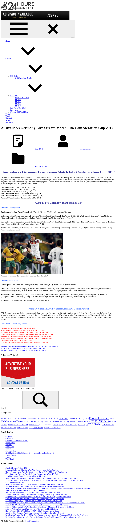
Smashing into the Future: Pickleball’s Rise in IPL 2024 (25, 476)
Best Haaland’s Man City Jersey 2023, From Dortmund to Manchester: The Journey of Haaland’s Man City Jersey (46, 515)
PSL (60, 425)
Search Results (10, 455)
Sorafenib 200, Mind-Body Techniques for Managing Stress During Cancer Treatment (36, 495)
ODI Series (14, 76)
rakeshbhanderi (85, 149)
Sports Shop (74, 425)
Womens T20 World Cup (19, 112)
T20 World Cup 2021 (10, 427)
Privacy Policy (10, 451)
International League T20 (76, 421)
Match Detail (10, 443)
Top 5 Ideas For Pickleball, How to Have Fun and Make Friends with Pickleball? (34, 486)
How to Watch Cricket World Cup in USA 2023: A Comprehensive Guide (32, 511)
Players (8, 449)
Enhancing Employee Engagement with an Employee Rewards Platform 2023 (33, 501)
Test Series (14, 110)
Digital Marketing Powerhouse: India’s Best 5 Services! (25, 490)
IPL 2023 (22, 425)
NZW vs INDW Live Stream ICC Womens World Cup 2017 (23, 348)
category (8, 436)
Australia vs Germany (15, 346)
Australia (4, 346)
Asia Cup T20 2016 (22, 98)
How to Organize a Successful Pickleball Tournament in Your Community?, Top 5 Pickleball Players (41, 478)
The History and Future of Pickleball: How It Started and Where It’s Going (32, 474)
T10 (87, 425)
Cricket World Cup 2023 (79, 418)
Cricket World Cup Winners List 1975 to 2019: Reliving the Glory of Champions (34, 499)
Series (7, 457)
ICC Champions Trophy (23, 78)
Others (55, 425)
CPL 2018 (48, 418)
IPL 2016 (18, 100)
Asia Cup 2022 (8, 418)
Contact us (9, 439)
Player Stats (9, 447)
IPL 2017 (18, 102)
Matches (8, 445)
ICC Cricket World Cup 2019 (35, 421)
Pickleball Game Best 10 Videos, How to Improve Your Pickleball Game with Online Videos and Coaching (44, 480)
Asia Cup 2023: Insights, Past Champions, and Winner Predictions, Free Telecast (34, 513)
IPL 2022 (16, 425)
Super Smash (81, 425)
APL (2, 418)
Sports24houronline (32, 521)
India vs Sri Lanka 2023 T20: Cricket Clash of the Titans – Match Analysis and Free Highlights (39, 507)
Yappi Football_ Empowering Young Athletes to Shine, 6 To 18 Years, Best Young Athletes (38, 497)
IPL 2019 (18, 106)
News (7, 120)
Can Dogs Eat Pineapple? (14, 482)
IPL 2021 (10, 425)
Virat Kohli (9, 459)
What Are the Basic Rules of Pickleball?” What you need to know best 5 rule (33, 493)
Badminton (30, 418)
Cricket (8, 58)
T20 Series (14, 96)
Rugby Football (66, 425)
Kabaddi (8, 118)
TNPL (45, 427)
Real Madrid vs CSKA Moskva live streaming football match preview (30, 453)
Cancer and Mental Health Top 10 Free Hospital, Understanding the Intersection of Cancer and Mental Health (45, 503)
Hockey (112, 418)
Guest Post (9, 122)
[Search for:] (12, 408)
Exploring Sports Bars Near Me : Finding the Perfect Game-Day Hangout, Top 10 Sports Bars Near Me (42, 517)
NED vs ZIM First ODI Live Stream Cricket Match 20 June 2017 (24, 351)
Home (7, 41)
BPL (34, 418)
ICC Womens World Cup (58, 421)
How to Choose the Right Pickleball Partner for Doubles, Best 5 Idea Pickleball (34, 484)
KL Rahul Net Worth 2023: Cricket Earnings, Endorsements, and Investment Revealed (36, 505)
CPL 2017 (40, 418)
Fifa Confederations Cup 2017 (34, 346)
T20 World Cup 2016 (18, 108)
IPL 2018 (18, 104)
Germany (54, 346)
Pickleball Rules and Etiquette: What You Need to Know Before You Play (32, 470)
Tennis (7, 116)
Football (8, 114)
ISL (26, 425)
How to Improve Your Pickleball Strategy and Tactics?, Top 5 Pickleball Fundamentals (36, 472)
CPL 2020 (55, 418)
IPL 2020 (4, 425)
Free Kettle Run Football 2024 (16, 468)
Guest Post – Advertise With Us (16, 441)
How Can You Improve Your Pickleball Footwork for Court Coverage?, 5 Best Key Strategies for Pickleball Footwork (48, 488)
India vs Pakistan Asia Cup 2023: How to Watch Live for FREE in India (31, 509)
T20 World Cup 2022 (22, 427)
